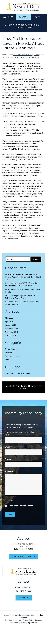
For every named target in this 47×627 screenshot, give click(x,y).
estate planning (25, 228)
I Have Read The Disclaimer (20, 505)
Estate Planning (11, 349)
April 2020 (9, 321)
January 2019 (10, 325)
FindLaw (34, 622)
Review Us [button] (23, 597)
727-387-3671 (31, 233)
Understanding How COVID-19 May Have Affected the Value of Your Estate (22, 284)
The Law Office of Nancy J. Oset (26, 54)
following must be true (26, 113)
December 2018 (11, 328)
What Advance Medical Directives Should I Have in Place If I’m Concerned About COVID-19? (23, 277)
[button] (8, 16)
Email (8, 447)
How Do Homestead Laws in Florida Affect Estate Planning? (22, 302)
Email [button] (25, 16)
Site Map (18, 620)
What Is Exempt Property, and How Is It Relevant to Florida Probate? (21, 296)
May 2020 (9, 318)
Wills (37, 57)
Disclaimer (9, 500)
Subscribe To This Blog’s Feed (17, 373)
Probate (14, 57)
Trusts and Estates (26, 57)
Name (7, 434)
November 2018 (11, 332)
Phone (8, 459)
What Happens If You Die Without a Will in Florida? (22, 290)
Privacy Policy (28, 620)
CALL (40, 17)
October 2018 (10, 335)
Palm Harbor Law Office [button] (23, 556)
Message (9, 471)
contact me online (9, 236)
